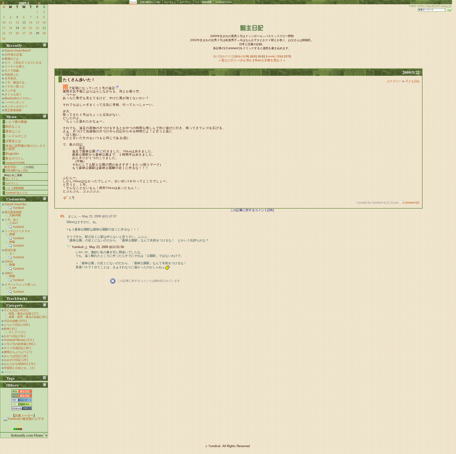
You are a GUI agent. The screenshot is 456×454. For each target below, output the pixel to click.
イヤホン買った (14, 86)
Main (258, 60)
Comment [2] (411, 202)
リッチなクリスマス (17, 231)
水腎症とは (13, 141)
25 (10, 33)
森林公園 (88, 151)
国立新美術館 (13, 110)
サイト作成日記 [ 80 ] (17, 348)
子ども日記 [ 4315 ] (16, 310)
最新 (253, 56)
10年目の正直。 (15, 54)
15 (37, 22)
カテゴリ (227, 56)
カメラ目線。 (13, 70)
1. (63, 216)
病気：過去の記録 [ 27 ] (23, 313)
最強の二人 (12, 58)
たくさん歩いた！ (79, 80)
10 (3, 22)
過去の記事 (241, 56)
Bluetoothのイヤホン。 (19, 98)
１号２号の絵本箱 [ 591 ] (19, 344)
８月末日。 (12, 78)
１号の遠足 (107, 88)
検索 (261, 56)
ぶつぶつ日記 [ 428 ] (16, 324)
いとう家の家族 (16, 122)
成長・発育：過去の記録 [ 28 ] (28, 317)
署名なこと (13, 131)
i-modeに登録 (274, 56)
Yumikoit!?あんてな (16, 192)
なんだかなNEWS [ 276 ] (19, 364)
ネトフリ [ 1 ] (17, 332)
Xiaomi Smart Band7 (18, 50)
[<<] (6, 3)
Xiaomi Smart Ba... (16, 204)
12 (17, 22)
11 (10, 22)
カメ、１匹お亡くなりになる (23, 62)
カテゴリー (394, 81)
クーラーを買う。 (16, 66)
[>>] (42, 3)
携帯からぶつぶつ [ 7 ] (18, 352)
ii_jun (12, 287)
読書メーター (24, 415)
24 (3, 33)
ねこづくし (170, 2)
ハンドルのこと (16, 136)
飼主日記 (10, 167)
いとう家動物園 (203, 2)
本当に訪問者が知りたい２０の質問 (25, 147)
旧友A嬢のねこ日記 (150, 2)
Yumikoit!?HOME (15, 162)
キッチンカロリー (16, 106)
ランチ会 (10, 90)
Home (133, 2)
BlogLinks (12, 153)
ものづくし (185, 2)
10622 (9, 261)
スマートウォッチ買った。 (22, 284)
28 (30, 33)
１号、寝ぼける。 (16, 82)
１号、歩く (12, 219)
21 (30, 28)
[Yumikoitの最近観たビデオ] (24, 419)
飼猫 (12, 234)
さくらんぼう (13, 94)
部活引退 (10, 250)
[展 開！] (44, 297)
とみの (13, 223)
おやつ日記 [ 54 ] (14, 336)
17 (3, 28)
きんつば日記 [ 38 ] (16, 356)
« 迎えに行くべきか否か (236, 60)
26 (17, 33)
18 (10, 28)
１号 (72, 197)
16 (44, 22)
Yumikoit (18, 208)
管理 (287, 56)
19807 (9, 273)
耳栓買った (12, 74)
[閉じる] (44, 44)
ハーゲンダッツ (14, 102)
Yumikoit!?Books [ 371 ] (19, 340)
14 (30, 22)
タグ (217, 56)
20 (24, 28)
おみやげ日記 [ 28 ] (16, 360)
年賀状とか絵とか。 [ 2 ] (19, 368)
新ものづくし (14, 158)
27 (24, 33)
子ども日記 (412, 81)
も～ (12, 253)
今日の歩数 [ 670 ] (15, 321)
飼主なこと (13, 126)
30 (44, 33)
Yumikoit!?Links (223, 2)
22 (37, 28)
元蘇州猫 (15, 215)
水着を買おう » (274, 60)
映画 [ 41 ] (10, 328)
